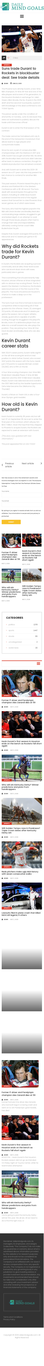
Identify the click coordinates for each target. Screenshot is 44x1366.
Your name (5, 491)
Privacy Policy (9, 1319)
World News (13, 648)
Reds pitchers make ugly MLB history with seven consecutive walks (20, 872)
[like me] (8, 58)
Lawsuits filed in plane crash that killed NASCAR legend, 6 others (21, 913)
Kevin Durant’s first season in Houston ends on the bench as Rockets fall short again (31, 555)
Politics (12, 624)
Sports (7, 65)
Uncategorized (15, 642)
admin (6, 83)
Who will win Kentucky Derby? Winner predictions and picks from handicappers (11, 592)
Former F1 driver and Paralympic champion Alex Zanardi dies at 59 (11, 556)
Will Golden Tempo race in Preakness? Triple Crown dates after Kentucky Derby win (31, 590)
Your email (5, 501)
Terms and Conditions (13, 1317)
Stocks (11, 636)
